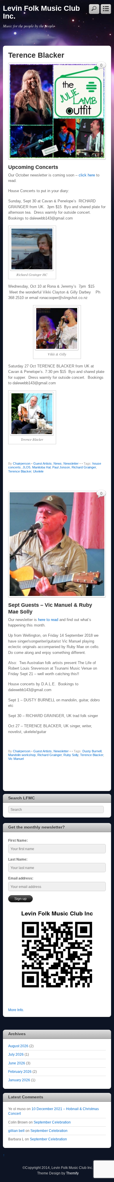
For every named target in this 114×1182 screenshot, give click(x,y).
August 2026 (18, 1046)
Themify (72, 1173)
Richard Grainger (84, 467)
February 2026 (20, 1071)
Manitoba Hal (41, 467)
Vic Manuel (16, 758)
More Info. (16, 1010)
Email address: (20, 878)
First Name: (18, 840)
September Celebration (52, 1122)
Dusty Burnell (91, 751)
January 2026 (19, 1080)
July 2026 (16, 1054)
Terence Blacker (19, 471)
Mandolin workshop (22, 755)
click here (87, 175)
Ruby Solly (70, 755)
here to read (48, 619)
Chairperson (21, 463)
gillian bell (16, 1131)
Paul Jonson (61, 467)
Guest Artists (42, 463)
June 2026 (16, 1063)
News (57, 463)
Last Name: (17, 859)
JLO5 (26, 467)
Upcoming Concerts (33, 167)
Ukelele (38, 471)
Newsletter (71, 463)
